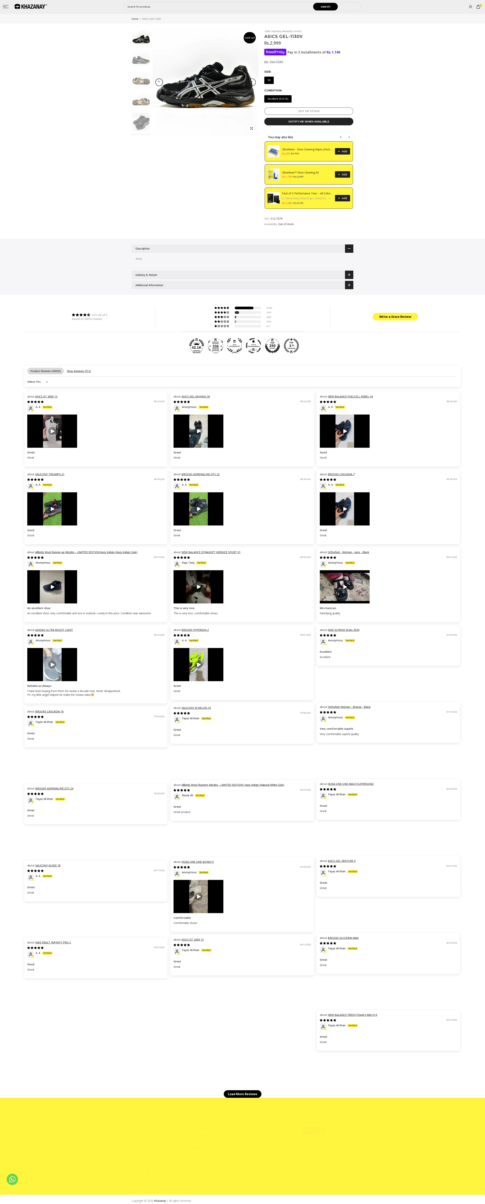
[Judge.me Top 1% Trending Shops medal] (291, 345)
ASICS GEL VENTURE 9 (342, 861)
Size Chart (276, 61)
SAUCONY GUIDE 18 (47, 865)
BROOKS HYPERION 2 (195, 630)
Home (135, 19)
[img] (89, 315)
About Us (251, 1129)
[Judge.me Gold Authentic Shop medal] (234, 345)
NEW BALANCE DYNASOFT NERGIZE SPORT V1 (211, 552)
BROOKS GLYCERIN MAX (343, 938)
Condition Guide (198, 1148)
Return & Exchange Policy (204, 1135)
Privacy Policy (197, 1180)
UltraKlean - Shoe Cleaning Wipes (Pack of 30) (307, 149)
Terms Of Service (199, 1173)
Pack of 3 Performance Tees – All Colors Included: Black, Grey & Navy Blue (307, 193)
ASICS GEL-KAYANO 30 (195, 396)
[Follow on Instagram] (140, 1169)
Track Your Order (199, 1167)
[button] (222, 308)
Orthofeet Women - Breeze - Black (349, 707)
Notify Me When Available (309, 121)
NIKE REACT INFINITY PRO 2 (53, 942)
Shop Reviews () (79, 371)
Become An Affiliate (257, 1154)
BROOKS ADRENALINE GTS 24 (54, 788)
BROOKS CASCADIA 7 (341, 474)
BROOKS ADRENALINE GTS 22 (200, 474)
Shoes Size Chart (199, 1141)
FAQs (248, 1135)
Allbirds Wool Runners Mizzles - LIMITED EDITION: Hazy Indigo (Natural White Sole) (232, 785)
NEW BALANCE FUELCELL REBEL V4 (350, 396)
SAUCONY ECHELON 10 (196, 708)
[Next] (252, 82)
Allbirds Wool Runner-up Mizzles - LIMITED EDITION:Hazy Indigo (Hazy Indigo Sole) (86, 552)
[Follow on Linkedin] (147, 1169)
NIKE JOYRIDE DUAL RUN (343, 630)
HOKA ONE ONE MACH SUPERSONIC (351, 784)
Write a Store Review (395, 317)
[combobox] (219, 6)
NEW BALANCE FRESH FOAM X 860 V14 (352, 1015)
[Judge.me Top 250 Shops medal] (272, 345)
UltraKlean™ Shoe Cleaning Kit (300, 172)
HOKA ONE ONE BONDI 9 (197, 862)
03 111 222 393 (147, 1157)
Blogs (248, 1161)
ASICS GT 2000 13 (46, 396)
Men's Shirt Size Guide (202, 1161)
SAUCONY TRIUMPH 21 (49, 474)
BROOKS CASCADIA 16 (49, 711)
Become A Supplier (257, 1141)
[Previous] (159, 82)
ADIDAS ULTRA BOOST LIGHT (54, 630)
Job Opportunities (256, 1148)
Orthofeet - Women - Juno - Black (348, 552)
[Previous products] (341, 137)
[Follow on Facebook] (133, 1169)
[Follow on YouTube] (155, 1169)
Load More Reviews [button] (242, 1094)
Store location (197, 1154)
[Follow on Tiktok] (162, 1169)
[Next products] (349, 137)
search (325, 6)
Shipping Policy (198, 1129)
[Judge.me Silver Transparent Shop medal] (253, 345)
